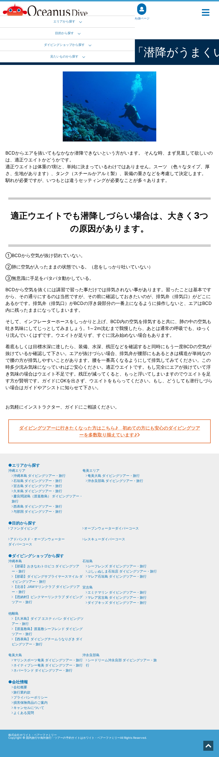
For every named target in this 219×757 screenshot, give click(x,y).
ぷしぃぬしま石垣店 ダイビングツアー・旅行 (122, 571)
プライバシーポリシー (30, 697)
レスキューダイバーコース (104, 539)
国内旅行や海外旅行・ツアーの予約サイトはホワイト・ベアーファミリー (73, 737)
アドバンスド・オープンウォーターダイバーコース (36, 541)
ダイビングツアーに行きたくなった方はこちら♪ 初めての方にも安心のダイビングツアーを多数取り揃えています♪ (109, 431)
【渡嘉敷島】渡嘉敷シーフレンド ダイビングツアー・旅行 (47, 631)
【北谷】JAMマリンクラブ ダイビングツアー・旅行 (46, 589)
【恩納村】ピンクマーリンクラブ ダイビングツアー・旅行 (47, 599)
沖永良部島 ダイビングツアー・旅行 (115, 481)
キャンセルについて (28, 707)
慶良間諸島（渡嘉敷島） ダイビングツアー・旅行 (47, 498)
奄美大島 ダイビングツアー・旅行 (114, 475)
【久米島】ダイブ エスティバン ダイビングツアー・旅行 (48, 621)
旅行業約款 (22, 692)
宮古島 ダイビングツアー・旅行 (37, 486)
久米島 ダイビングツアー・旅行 (37, 491)
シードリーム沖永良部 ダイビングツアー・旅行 (121, 662)
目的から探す (64, 33)
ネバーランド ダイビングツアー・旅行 (42, 670)
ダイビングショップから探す (64, 45)
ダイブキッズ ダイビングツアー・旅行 (117, 602)
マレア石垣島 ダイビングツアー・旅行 (117, 576)
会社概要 (20, 687)
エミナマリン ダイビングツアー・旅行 (117, 592)
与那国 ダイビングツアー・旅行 (37, 511)
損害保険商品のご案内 (30, 702)
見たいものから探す (64, 56)
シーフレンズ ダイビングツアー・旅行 (117, 566)
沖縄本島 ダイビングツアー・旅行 (39, 475)
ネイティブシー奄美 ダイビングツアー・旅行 (48, 665)
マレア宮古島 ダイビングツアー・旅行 (117, 597)
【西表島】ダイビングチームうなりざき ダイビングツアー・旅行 (47, 641)
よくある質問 (23, 713)
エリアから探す (64, 21)
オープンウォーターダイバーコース (111, 528)
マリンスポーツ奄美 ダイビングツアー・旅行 (48, 660)
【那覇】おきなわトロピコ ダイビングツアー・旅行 (45, 568)
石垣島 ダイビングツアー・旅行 (37, 481)
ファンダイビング (23, 528)
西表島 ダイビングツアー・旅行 (37, 506)
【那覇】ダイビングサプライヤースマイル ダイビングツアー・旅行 (47, 579)
